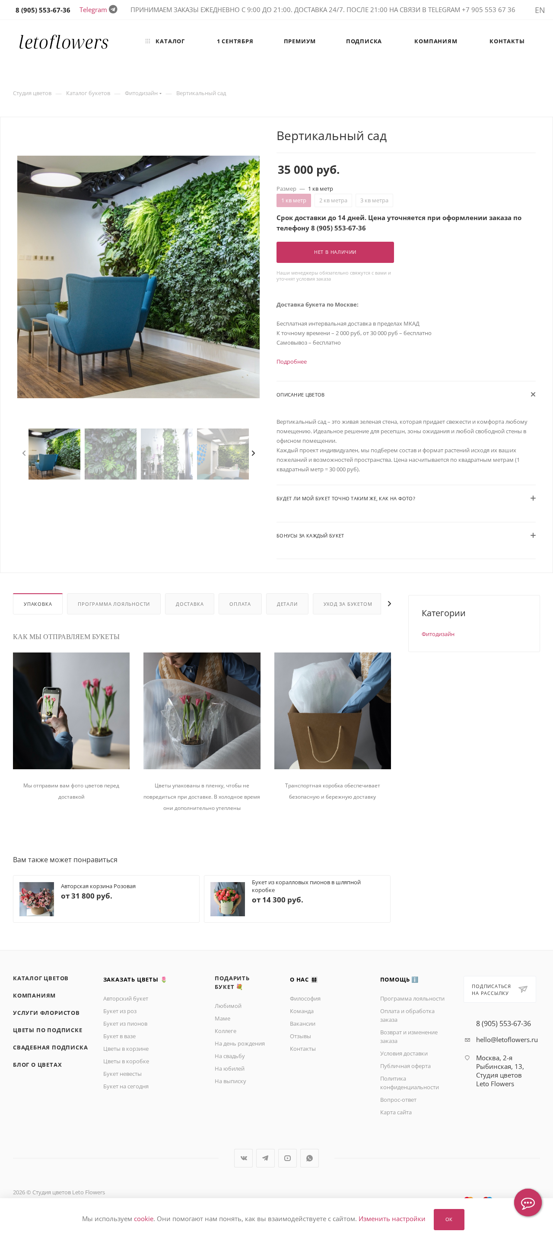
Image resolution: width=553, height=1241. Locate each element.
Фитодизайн (438, 634)
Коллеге (225, 1031)
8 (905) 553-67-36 (503, 1023)
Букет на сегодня (126, 1086)
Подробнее (291, 361)
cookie (143, 1219)
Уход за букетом (348, 604)
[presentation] (26, 453)
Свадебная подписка (50, 1047)
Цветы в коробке (126, 1061)
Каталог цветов (41, 978)
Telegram (93, 9)
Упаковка (38, 604)
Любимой (228, 1006)
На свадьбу (230, 1056)
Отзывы (300, 1036)
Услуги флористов (46, 1013)
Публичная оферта (405, 1066)
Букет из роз (120, 1011)
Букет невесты (122, 1074)
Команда (302, 1011)
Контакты (303, 1048)
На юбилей (230, 1068)
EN (540, 10)
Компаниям (34, 995)
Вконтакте (243, 1158)
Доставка (189, 604)
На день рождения (240, 1043)
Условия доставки (404, 1053)
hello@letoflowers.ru (507, 1039)
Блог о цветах (37, 1064)
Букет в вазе (119, 1036)
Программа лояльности (114, 604)
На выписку (230, 1081)
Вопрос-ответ (398, 1099)
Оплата (240, 604)
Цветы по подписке (48, 1030)
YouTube (287, 1158)
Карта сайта (396, 1112)
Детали (287, 604)
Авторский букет (125, 998)
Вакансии (302, 1023)
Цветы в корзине (126, 1048)
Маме (222, 1018)
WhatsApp (309, 1158)
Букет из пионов (125, 1023)
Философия (305, 998)
